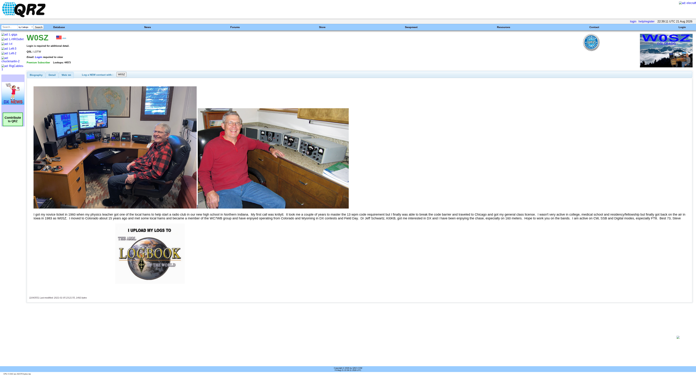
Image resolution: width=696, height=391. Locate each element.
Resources (503, 27)
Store (322, 27)
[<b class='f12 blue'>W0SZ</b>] (666, 66)
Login (682, 27)
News (147, 27)
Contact (594, 27)
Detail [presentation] (52, 74)
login (633, 21)
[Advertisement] (347, 337)
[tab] (36, 75)
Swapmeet (411, 27)
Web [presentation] (66, 74)
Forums (235, 27)
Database (59, 27)
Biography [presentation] (36, 74)
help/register (646, 21)
